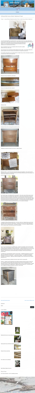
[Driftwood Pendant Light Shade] (17, 347)
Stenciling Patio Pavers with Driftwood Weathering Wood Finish (10, 343)
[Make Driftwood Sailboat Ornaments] (17, 363)
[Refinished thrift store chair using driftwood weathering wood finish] (17, 330)
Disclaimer (29, 391)
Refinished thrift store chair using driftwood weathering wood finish (10, 335)
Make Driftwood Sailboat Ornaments (6, 368)
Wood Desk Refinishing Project (5, 300)
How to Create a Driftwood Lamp (29, 300)
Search (2, 305)
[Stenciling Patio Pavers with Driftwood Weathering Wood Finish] (17, 339)
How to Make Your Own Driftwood (6, 359)
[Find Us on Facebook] (17, 382)
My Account (6, 391)
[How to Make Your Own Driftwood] (17, 355)
